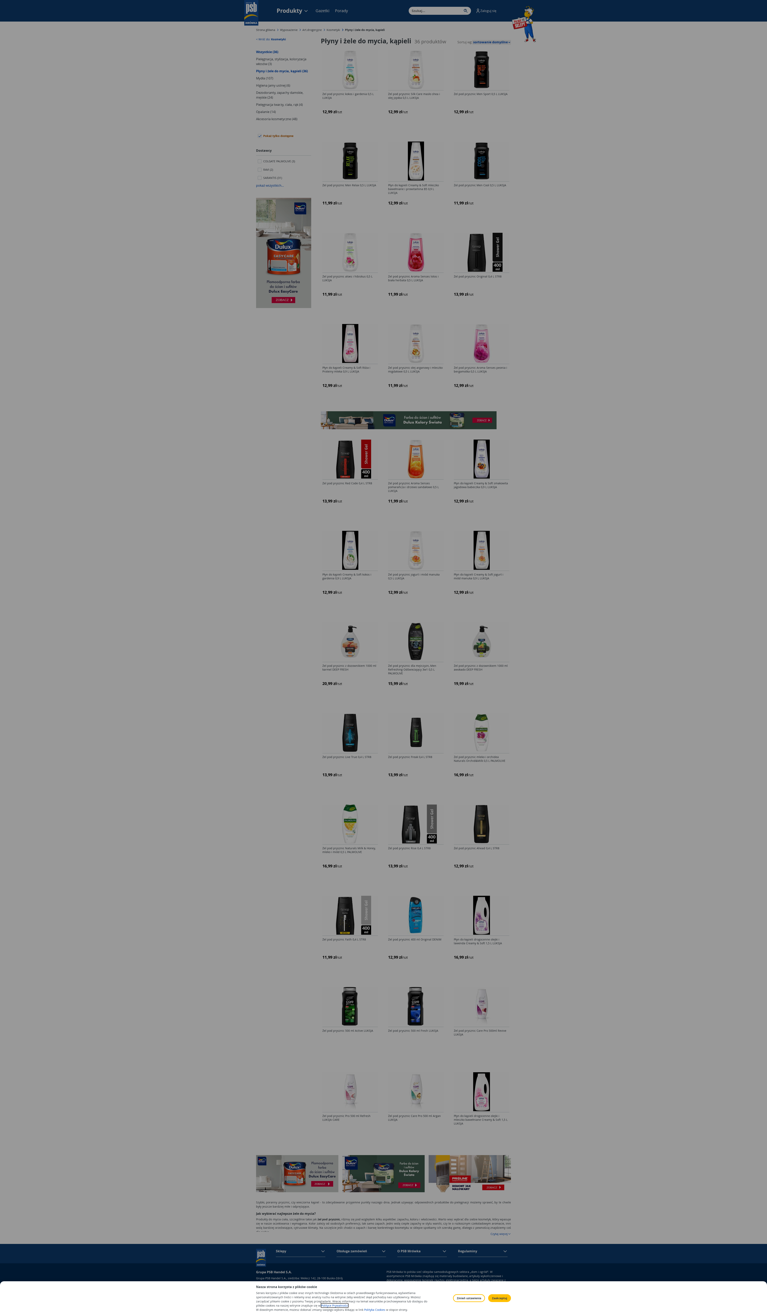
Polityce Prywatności (334, 1305)
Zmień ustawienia (469, 1298)
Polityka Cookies (374, 1310)
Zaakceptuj (499, 1298)
